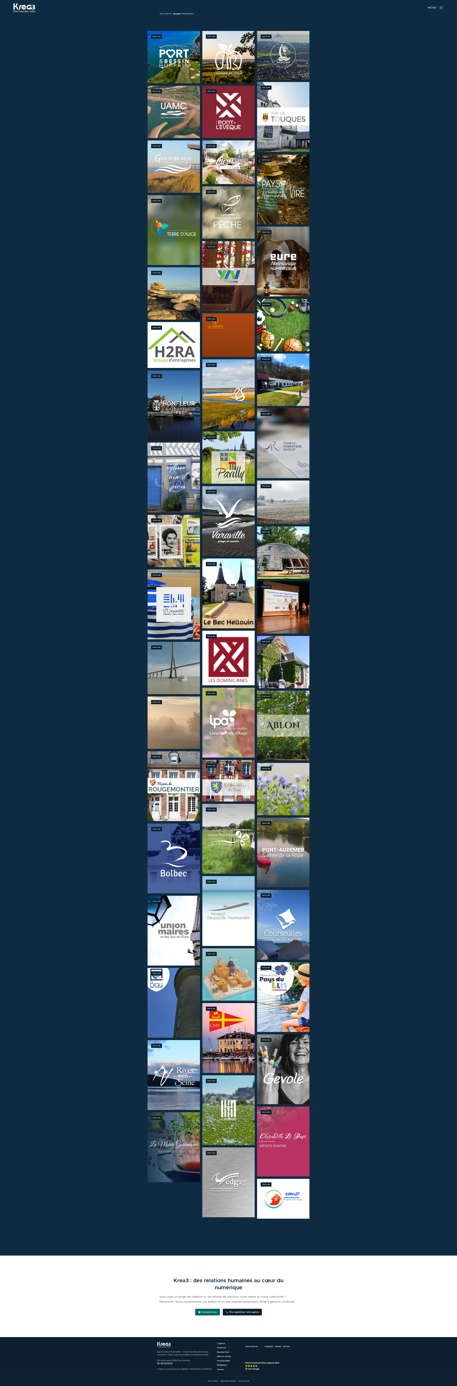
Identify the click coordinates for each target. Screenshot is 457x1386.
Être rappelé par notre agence (244, 1312)
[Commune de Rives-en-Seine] (174, 1075)
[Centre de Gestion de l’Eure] (228, 1182)
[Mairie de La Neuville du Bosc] (228, 780)
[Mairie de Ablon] (283, 726)
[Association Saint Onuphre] (283, 380)
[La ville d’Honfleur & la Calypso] (174, 668)
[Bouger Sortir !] (283, 325)
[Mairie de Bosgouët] (283, 502)
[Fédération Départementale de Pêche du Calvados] (228, 212)
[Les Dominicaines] (228, 658)
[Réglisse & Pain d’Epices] (174, 477)
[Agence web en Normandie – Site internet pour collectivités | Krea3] (24, 8)
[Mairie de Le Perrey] (283, 662)
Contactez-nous (209, 1312)
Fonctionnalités (223, 1361)
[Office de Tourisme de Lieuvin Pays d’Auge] (228, 839)
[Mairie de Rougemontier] (174, 786)
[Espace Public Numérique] (228, 974)
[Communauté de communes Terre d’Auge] (174, 230)
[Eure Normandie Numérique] (283, 261)
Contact (220, 1369)
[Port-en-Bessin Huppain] (174, 57)
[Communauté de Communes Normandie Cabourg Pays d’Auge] (174, 604)
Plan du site (244, 1381)
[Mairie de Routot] (283, 789)
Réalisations (222, 1365)
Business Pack (223, 1352)
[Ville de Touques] (283, 117)
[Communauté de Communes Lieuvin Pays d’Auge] (228, 723)
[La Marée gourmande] (174, 1147)
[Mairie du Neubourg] (228, 1110)
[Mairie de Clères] (228, 162)
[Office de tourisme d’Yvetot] (228, 276)
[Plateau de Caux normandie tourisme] (283, 997)
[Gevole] (283, 1069)
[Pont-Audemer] (283, 853)
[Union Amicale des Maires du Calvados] (174, 112)
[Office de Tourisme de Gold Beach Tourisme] (174, 166)
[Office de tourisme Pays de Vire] (283, 189)
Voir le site (157, 36)
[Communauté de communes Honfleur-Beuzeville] (228, 57)
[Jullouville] (283, 55)
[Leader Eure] (283, 607)
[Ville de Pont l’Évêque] (228, 112)
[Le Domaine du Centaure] (283, 552)
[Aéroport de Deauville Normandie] (228, 911)
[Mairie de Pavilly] (228, 457)
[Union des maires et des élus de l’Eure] (174, 931)
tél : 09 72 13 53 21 (164, 1363)
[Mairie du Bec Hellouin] (228, 593)
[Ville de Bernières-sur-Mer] (174, 293)
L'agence (221, 1343)
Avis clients (213, 1381)
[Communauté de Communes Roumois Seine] (228, 394)
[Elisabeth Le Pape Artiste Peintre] (283, 1141)
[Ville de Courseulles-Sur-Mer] (283, 925)
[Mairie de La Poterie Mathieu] (174, 723)
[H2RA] (174, 345)
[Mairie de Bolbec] (174, 858)
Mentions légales (228, 1381)
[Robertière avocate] (283, 443)
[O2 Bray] (174, 1003)
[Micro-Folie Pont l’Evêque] (174, 541)
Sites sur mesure (224, 1356)
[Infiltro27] (283, 1199)
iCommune (221, 1348)
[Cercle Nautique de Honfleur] (228, 1038)
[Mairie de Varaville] (228, 521)
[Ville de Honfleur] (174, 405)
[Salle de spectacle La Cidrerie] (228, 335)
